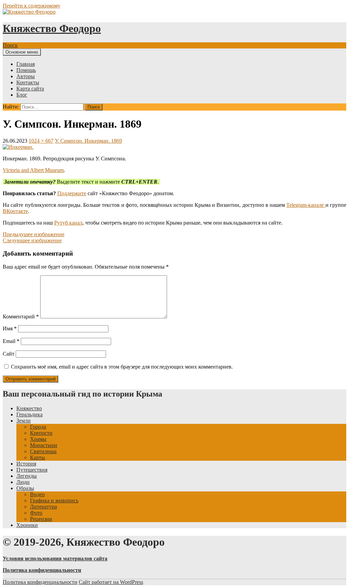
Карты (37, 457)
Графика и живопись (54, 500)
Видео (37, 494)
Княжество (29, 408)
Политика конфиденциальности (40, 582)
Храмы (38, 439)
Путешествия (31, 470)
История (26, 464)
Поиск (10, 45)
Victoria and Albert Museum (33, 170)
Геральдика (29, 414)
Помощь (26, 70)
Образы (25, 488)
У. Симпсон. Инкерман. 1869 (88, 141)
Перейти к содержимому (31, 6)
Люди (23, 482)
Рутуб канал (68, 223)
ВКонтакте (15, 211)
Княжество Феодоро (52, 28)
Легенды (26, 476)
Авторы (25, 76)
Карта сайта (30, 88)
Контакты (27, 82)
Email (11, 341)
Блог (21, 95)
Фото (36, 513)
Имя (10, 328)
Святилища (43, 451)
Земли (23, 421)
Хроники (27, 525)
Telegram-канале (305, 205)
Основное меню (21, 52)
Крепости (41, 433)
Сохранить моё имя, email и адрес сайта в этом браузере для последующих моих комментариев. (122, 367)
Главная (25, 64)
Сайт (8, 354)
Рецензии (41, 519)
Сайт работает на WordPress (111, 582)
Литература (43, 507)
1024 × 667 (41, 141)
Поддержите (71, 193)
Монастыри (43, 445)
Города (38, 427)
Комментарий (21, 316)
